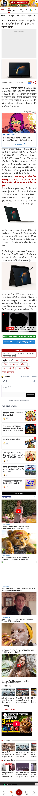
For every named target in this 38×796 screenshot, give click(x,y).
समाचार (3, 15)
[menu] (3, 10)
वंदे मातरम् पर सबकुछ (24, 15)
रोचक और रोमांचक (8, 372)
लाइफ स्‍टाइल (14, 364)
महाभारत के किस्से (8, 368)
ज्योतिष (4, 364)
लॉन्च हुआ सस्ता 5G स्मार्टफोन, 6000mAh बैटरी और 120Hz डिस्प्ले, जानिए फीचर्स (8, 774)
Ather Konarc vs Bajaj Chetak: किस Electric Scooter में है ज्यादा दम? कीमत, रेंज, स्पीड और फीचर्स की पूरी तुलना (8, 700)
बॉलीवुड (11, 15)
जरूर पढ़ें (7, 685)
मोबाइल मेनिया (9, 760)
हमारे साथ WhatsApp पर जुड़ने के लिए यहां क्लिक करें (19, 336)
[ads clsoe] (36, 784)
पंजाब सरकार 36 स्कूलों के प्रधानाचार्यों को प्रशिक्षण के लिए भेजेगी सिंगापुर (18, 355)
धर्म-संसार (24, 364)
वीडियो (6, 706)
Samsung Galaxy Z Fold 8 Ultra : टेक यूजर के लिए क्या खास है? (22, 774)
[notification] (35, 10)
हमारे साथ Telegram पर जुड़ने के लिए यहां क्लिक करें (19, 342)
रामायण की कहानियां (22, 368)
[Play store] (31, 10)
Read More (10, 328)
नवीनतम (7, 740)
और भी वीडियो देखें (9, 709)
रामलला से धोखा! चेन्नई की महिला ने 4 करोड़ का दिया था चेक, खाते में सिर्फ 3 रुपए (8, 754)
